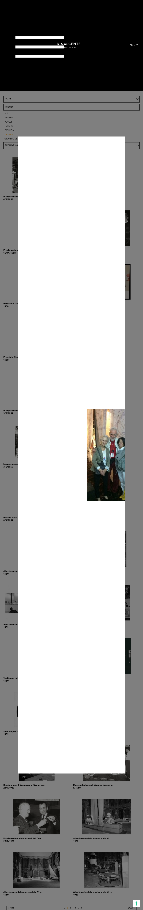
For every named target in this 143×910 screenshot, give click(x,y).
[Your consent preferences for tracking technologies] (136, 903)
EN (131, 45)
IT (137, 45)
